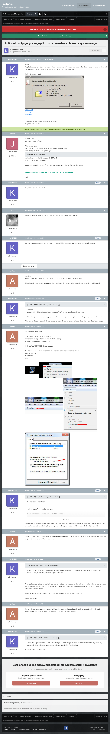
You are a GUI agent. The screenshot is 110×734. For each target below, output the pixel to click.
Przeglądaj (84, 5)
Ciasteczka (42, 729)
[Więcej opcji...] (104, 59)
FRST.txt (28, 112)
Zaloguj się (78, 683)
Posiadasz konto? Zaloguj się (13, 14)
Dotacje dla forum (69, 5)
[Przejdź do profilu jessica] (12, 144)
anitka (12, 271)
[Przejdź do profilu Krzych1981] (6, 50)
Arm (12, 210)
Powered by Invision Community (96, 729)
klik (84, 129)
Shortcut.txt (29, 114)
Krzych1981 (18, 49)
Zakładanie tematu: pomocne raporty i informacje (55, 36)
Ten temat (98, 14)
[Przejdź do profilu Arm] (12, 220)
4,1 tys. (13, 156)
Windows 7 (28, 52)
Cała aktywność (100, 5)
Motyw (13, 729)
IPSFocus (15, 727)
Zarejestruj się (32, 14)
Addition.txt (29, 110)
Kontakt (34, 729)
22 (13, 81)
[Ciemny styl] (45, 14)
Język (6, 729)
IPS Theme (7, 727)
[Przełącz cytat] (28, 305)
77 (13, 232)
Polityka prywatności (24, 729)
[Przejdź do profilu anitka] (12, 281)
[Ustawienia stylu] (40, 14)
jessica (12, 134)
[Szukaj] (106, 14)
